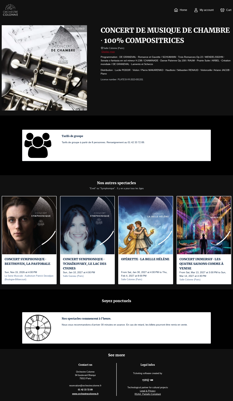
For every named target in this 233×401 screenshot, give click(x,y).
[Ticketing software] (148, 380)
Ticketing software (142, 373)
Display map (108, 51)
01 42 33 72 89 (85, 389)
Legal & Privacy (148, 391)
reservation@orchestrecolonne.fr (85, 385)
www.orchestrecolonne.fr (85, 393)
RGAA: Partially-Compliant (148, 394)
